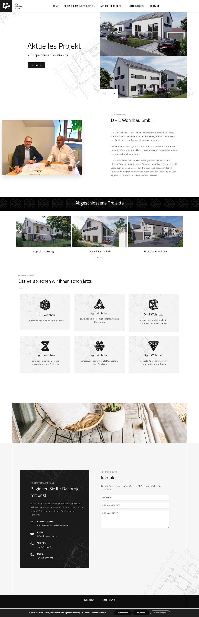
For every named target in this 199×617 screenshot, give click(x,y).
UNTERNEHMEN (136, 6)
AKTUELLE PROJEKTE (110, 6)
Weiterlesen (36, 65)
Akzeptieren (123, 612)
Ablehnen (141, 612)
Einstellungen (160, 612)
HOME (55, 6)
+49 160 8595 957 (45, 558)
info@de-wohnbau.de (47, 536)
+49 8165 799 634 (45, 547)
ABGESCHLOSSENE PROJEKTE (78, 6)
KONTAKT (154, 6)
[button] (18, 235)
